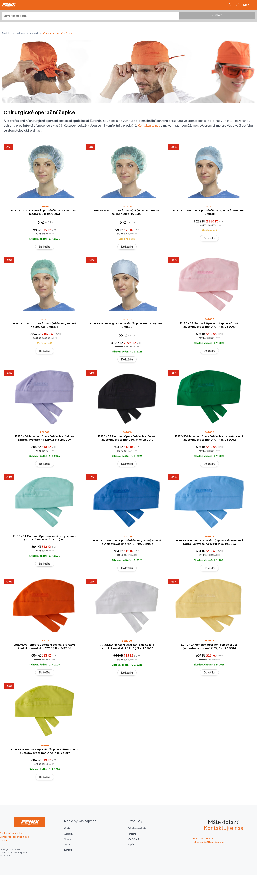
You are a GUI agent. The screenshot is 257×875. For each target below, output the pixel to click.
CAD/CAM (133, 839)
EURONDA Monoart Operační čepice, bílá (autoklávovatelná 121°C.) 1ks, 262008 (127, 646)
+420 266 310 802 (203, 838)
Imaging (132, 833)
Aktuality (68, 833)
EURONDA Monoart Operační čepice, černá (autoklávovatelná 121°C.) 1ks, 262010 (127, 438)
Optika (131, 844)
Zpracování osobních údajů (15, 837)
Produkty (7, 33)
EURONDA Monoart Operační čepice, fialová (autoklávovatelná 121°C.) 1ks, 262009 (44, 438)
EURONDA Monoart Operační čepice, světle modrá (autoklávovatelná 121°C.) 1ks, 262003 (209, 542)
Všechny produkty (137, 828)
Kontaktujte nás (149, 125)
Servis (67, 844)
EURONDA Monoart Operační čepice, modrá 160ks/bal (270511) (209, 212)
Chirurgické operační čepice (57, 33)
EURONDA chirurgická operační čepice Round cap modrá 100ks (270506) (44, 212)
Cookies (4, 840)
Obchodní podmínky (11, 833)
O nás (67, 828)
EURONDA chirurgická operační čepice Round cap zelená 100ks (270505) (126, 212)
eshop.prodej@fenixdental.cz (209, 842)
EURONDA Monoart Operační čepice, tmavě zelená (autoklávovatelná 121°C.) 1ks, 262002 (209, 438)
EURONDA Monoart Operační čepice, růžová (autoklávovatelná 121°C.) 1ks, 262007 (209, 325)
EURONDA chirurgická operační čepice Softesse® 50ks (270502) (127, 325)
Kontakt (68, 849)
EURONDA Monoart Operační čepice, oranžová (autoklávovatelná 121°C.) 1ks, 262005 (44, 646)
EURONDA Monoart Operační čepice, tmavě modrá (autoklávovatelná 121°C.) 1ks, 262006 (127, 542)
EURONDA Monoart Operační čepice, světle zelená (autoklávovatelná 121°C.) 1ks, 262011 (45, 751)
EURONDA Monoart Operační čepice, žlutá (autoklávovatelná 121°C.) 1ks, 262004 (209, 646)
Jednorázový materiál (27, 33)
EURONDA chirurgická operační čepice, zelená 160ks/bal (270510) (44, 325)
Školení (67, 839)
